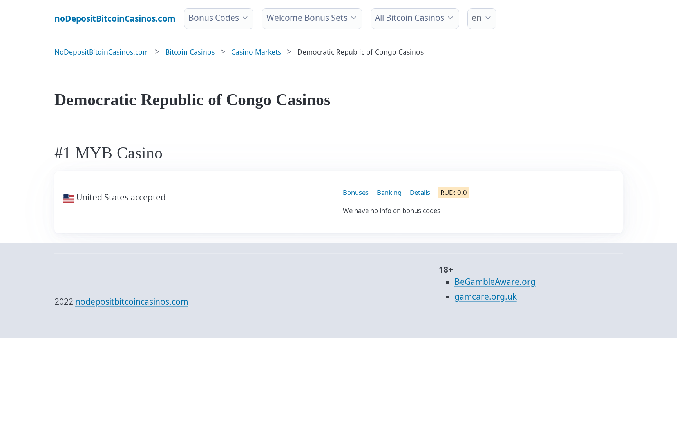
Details (420, 192)
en (477, 17)
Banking (389, 192)
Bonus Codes (213, 17)
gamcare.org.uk (485, 296)
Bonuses (356, 192)
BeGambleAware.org (495, 281)
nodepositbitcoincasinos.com (131, 301)
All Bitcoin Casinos (409, 17)
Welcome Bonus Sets (307, 17)
